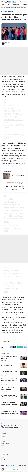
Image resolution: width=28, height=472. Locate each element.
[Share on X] (10, 469)
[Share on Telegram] (17, 469)
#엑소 (15, 117)
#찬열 (18, 111)
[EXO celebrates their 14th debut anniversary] (23, 358)
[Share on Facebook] (7, 469)
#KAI (20, 114)
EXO (9, 341)
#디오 (15, 114)
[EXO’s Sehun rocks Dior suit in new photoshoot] (6, 176)
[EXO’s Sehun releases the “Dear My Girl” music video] (23, 365)
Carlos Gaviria (8, 42)
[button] (2, 1)
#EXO (9, 117)
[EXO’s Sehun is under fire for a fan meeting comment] (23, 373)
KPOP (11, 11)
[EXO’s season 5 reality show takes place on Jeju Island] (23, 389)
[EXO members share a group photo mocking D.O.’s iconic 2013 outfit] (23, 413)
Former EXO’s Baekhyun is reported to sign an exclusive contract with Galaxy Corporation (14, 188)
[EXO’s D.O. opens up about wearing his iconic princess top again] (23, 404)
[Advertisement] (14, 61)
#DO (6, 114)
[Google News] (25, 465)
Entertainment (6, 7)
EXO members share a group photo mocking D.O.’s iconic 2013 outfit (9, 413)
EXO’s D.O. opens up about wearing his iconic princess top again (9, 404)
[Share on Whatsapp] (14, 469)
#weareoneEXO (10, 119)
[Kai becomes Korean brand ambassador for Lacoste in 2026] (23, 396)
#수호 (13, 108)
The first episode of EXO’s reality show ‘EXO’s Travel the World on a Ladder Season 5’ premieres (9, 380)
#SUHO (7, 108)
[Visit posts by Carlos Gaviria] (3, 43)
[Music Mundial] (10, 1)
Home (2, 7)
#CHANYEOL (9, 111)
